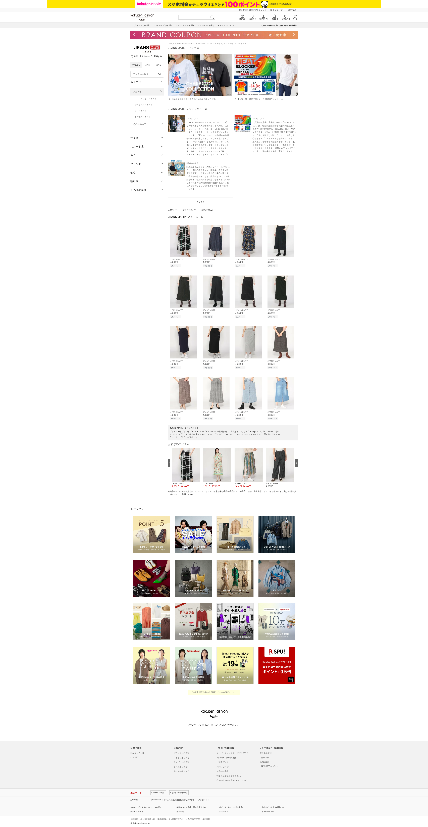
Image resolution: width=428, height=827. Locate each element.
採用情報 (206, 819)
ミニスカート (140, 110)
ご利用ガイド (223, 762)
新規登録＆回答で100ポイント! (253, 10)
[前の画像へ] (169, 463)
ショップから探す (182, 757)
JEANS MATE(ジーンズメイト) (209, 43)
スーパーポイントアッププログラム (233, 753)
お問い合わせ (223, 766)
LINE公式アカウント (269, 766)
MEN (147, 65)
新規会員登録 (266, 753)
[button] (186, 468)
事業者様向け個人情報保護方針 (170, 819)
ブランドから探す (182, 753)
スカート (137, 91)
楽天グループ (276, 10)
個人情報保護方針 (147, 819)
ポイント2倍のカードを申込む (231, 807)
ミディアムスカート (143, 104)
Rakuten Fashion (184, 43)
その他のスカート (142, 116)
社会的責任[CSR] (193, 819)
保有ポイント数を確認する (273, 807)
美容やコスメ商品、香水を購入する (191, 807)
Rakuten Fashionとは (226, 757)
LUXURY (134, 757)
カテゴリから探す (182, 762)
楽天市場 (292, 10)
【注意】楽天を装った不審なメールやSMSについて (214, 692)
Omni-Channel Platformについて (232, 780)
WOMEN (136, 65)
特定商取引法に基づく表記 (229, 775)
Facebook (264, 757)
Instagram (264, 762)
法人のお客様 (223, 771)
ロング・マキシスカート (145, 98)
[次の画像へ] (296, 463)
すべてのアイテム (182, 771)
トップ (171, 43)
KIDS (158, 65)
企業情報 (134, 819)
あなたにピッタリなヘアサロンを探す (146, 807)
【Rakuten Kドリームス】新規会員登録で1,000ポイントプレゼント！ (179, 800)
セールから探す (181, 766)
